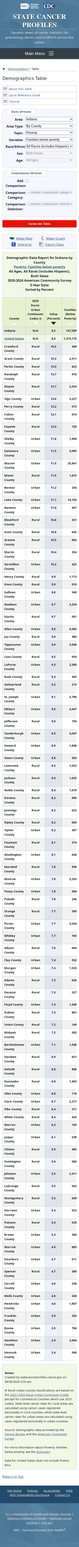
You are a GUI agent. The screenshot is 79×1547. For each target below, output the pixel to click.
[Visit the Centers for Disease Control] (49, 4)
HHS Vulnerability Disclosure (29, 1495)
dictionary (43, 1452)
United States (14, 338)
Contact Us (62, 1495)
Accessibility (52, 1491)
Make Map (24, 238)
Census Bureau (15, 1434)
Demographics (18, 69)
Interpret (25, 244)
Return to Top (12, 1476)
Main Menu (35, 53)
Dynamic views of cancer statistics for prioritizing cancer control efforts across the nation (39, 37)
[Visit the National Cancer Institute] (30, 4)
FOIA (69, 1491)
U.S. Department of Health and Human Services (38, 1514)
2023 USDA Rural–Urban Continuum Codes (39, 1395)
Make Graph (55, 238)
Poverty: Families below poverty (39, 267)
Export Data (54, 244)
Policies (32, 1491)
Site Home (14, 1491)
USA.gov (47, 1523)
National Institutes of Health (26, 1518)
